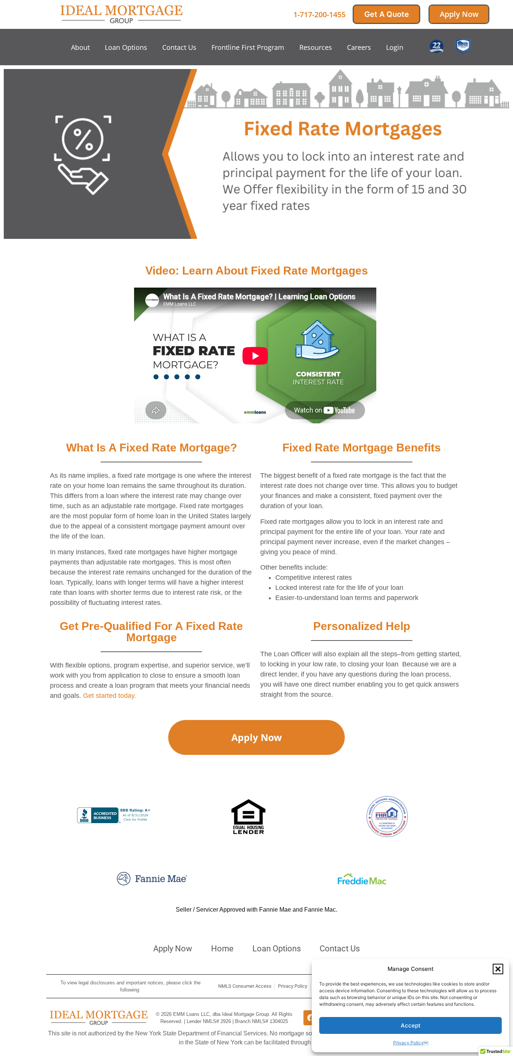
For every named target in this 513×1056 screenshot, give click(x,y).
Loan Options (126, 47)
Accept (411, 1025)
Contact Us (179, 47)
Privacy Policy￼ (410, 1043)
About (80, 47)
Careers (359, 47)
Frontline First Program (247, 47)
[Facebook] (310, 1017)
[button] (498, 969)
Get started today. (109, 695)
